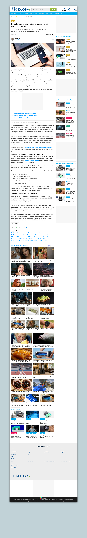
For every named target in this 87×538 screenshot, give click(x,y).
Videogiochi (13, 467)
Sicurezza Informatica (49, 461)
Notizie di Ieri (14, 452)
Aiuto (39, 501)
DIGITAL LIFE (14, 433)
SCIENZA (68, 125)
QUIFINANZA (61, 499)
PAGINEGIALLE (24, 499)
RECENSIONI (57, 13)
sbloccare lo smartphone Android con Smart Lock (38, 147)
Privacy (22, 501)
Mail (69, 10)
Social (12, 464)
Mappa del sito (52, 476)
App (28, 454)
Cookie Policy (26, 501)
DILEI (53, 499)
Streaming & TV (14, 465)
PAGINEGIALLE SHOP (31, 499)
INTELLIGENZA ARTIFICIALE (31, 433)
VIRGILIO (19, 499)
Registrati (64, 10)
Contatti (73, 476)
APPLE (20, 13)
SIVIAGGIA (56, 499)
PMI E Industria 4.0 (65, 461)
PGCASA (37, 499)
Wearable (46, 451)
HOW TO (36, 13)
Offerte (12, 458)
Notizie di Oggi (14, 451)
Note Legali (18, 501)
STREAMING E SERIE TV (28, 13)
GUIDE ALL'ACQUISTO (43, 13)
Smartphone (15, 223)
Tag (63, 476)
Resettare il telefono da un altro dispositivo (25, 115)
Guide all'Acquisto (64, 452)
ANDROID (16, 13)
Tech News (13, 454)
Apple (29, 452)
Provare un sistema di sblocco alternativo (25, 113)
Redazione (30, 461)
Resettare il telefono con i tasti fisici (23, 118)
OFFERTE (51, 13)
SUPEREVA (71, 499)
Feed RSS (39, 476)
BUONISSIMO (66, 499)
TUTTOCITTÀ (48, 499)
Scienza (12, 456)
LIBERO (15, 499)
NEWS (12, 13)
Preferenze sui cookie (33, 501)
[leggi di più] (53, 39)
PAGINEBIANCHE (43, 499)
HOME (12, 19)
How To (62, 451)
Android (29, 451)
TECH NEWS (28, 419)
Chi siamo (13, 501)
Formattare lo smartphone (31, 160)
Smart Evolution (47, 452)
